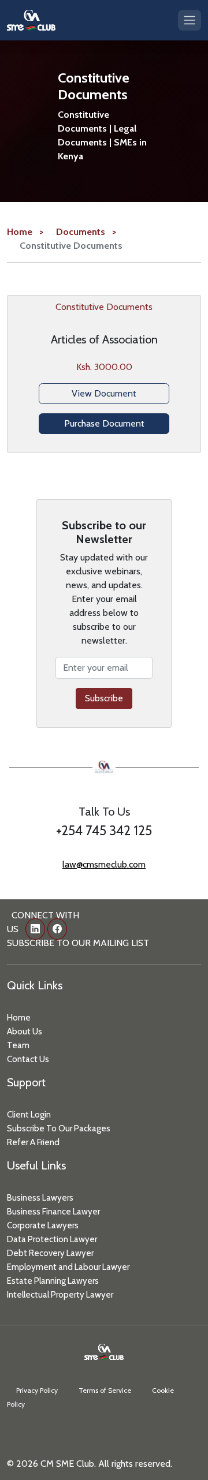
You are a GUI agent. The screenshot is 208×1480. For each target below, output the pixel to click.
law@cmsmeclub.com (104, 864)
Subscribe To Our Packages (58, 1128)
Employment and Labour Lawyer (68, 1267)
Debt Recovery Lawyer (50, 1253)
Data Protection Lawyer (52, 1239)
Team (18, 1045)
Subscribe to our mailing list (78, 942)
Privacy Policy (37, 1390)
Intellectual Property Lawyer (60, 1295)
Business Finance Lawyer (53, 1211)
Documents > (86, 231)
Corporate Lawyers (43, 1225)
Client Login (29, 1114)
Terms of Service (105, 1390)
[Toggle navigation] (189, 20)
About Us (24, 1031)
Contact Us (28, 1059)
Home (19, 1017)
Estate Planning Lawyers (53, 1281)
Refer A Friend (33, 1142)
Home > (25, 231)
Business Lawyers (40, 1198)
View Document (104, 393)
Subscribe (104, 698)
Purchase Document (104, 423)
